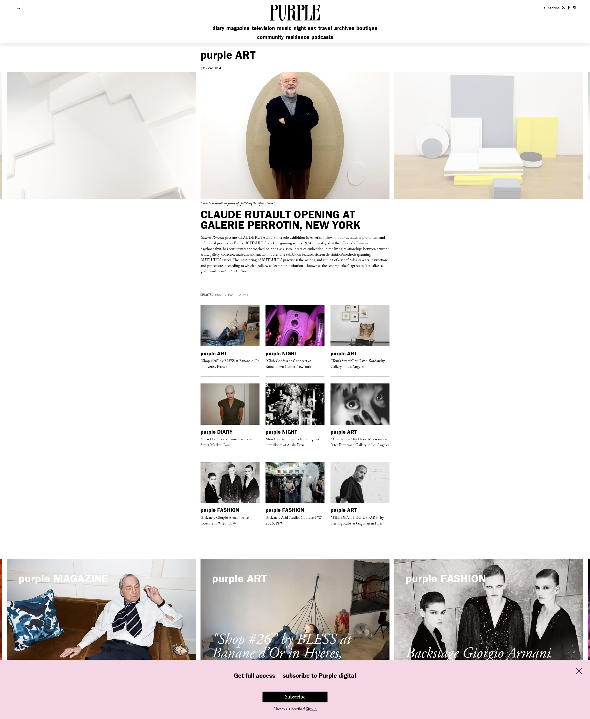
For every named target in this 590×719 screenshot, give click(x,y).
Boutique (367, 28)
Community (270, 37)
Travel (325, 28)
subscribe (552, 8)
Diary (218, 28)
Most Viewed (225, 295)
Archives (344, 28)
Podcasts (322, 37)
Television (263, 28)
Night (300, 28)
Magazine (238, 28)
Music (284, 28)
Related (207, 295)
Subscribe (295, 696)
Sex (312, 28)
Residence (297, 37)
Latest (242, 295)
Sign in (311, 708)
